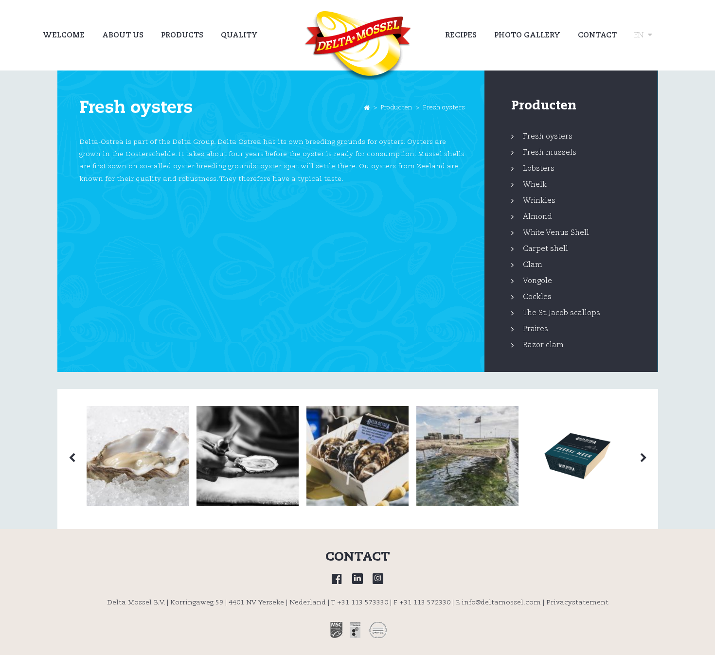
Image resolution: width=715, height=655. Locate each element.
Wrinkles (539, 200)
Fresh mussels (549, 152)
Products (182, 35)
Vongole (537, 280)
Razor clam (543, 345)
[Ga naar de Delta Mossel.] (367, 108)
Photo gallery (527, 35)
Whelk (535, 184)
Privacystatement (577, 602)
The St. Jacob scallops (561, 313)
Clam (532, 264)
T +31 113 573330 (359, 602)
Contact (597, 35)
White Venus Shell (556, 232)
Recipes (461, 35)
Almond (537, 216)
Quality (239, 35)
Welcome (64, 35)
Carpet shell (545, 248)
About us (122, 35)
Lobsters (538, 168)
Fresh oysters (547, 136)
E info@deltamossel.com (498, 602)
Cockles (537, 297)
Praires (535, 329)
